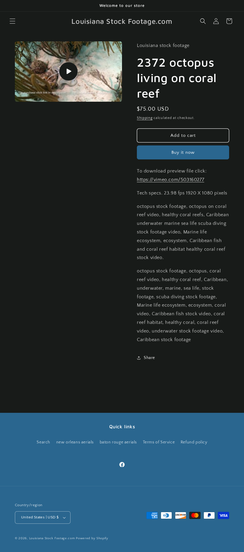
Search (43, 442)
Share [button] (149, 357)
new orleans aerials (75, 442)
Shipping (145, 118)
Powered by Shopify (92, 538)
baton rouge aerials (118, 442)
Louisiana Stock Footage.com (52, 538)
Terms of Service (159, 442)
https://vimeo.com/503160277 (170, 179)
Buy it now (183, 152)
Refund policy (194, 442)
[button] (12, 21)
